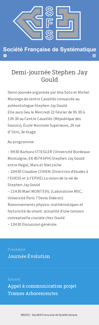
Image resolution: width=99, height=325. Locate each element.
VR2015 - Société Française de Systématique (49, 315)
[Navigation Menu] (94, 56)
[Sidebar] (5, 56)
